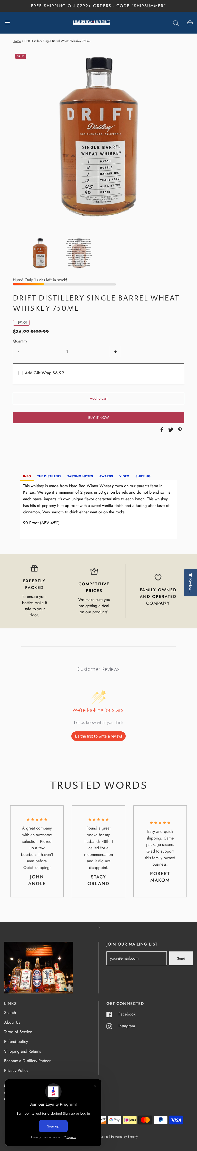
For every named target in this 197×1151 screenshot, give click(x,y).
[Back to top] (99, 928)
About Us (12, 1022)
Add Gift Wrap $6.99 (44, 373)
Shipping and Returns (22, 1051)
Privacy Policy (16, 1070)
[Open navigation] (7, 23)
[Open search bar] (176, 23)
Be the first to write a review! (98, 736)
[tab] (27, 476)
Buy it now (98, 417)
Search (10, 1012)
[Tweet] (170, 429)
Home (17, 41)
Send (181, 958)
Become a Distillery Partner (27, 1061)
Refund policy (16, 1041)
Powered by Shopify (124, 1136)
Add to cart (98, 398)
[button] (40, 253)
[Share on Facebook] (161, 429)
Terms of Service (18, 1032)
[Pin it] (179, 429)
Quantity (20, 341)
